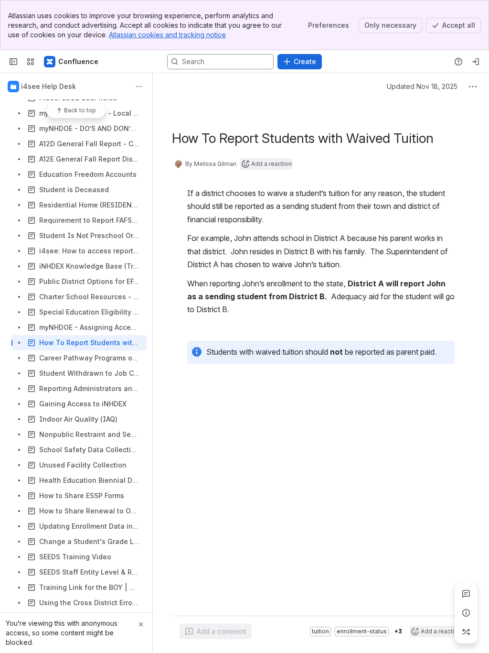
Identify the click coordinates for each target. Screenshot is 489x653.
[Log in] (475, 61)
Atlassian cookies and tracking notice (167, 35)
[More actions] (139, 86)
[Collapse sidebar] (13, 61)
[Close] (141, 624)
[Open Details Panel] (466, 612)
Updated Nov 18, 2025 (422, 86)
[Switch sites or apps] (30, 61)
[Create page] (466, 632)
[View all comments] (466, 593)
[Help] (458, 61)
